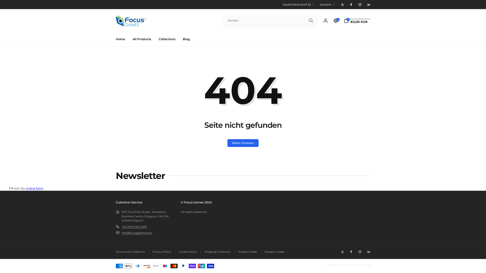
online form (34, 188)
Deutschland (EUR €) (297, 4)
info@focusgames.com (137, 233)
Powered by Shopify (360, 265)
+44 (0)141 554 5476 (134, 226)
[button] (357, 21)
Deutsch (325, 4)
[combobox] (270, 20)
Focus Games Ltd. (342, 265)
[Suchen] (311, 20)
